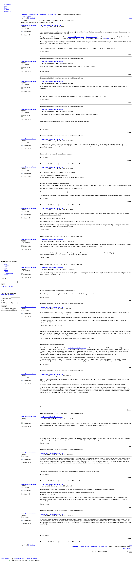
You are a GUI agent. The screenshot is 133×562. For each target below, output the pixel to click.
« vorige (23, 16)
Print (130, 18)
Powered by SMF (6, 558)
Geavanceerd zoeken (7, 286)
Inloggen (6, 9)
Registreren (7, 11)
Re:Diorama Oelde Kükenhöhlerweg (52, 61)
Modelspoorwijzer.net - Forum (29, 14)
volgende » (29, 16)
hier (104, 38)
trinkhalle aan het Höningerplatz (77, 348)
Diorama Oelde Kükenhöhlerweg (51, 25)
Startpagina (7, 4)
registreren (11, 294)
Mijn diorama (52, 14)
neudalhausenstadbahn (28, 25)
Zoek (5, 8)
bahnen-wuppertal (91, 37)
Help (5, 6)
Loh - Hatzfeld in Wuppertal (76, 37)
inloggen (3, 294)
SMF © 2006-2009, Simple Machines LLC (26, 558)
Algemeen (43, 14)
